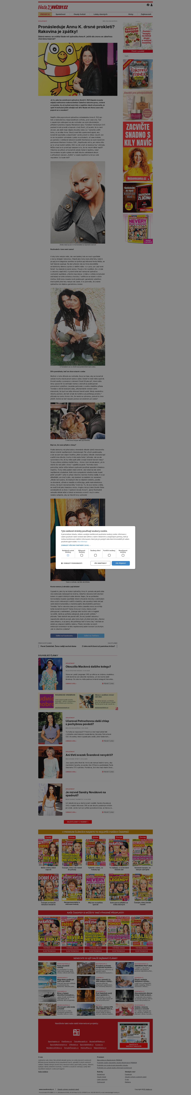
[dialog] (95, 547)
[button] (95, 545)
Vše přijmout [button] (121, 563)
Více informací (82, 542)
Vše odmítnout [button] (100, 563)
